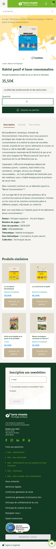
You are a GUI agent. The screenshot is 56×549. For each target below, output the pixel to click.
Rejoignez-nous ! (13, 513)
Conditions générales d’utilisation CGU (23, 497)
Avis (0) (21, 125)
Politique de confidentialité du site (21, 502)
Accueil (5, 19)
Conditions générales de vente (19, 492)
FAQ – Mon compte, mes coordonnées (24, 476)
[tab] (9, 125)
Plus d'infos (34, 125)
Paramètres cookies (28, 537)
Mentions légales (13, 487)
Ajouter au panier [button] (14, 303)
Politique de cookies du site (18, 508)
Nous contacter (12, 481)
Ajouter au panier (29, 110)
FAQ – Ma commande (16, 457)
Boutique (14, 19)
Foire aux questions (14, 447)
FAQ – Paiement (14, 471)
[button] (53, 39)
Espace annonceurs (13, 518)
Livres (23, 19)
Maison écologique (36, 19)
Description (9, 125)
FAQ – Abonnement (15, 452)
